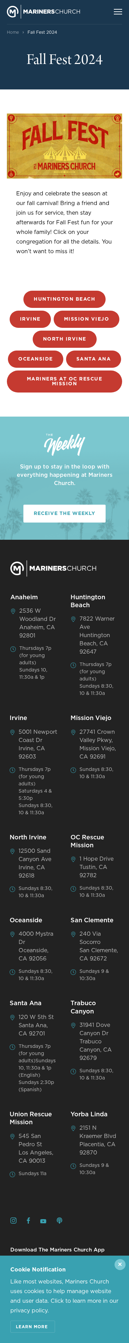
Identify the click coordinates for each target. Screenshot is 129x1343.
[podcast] (59, 1221)
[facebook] (28, 1221)
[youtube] (43, 1221)
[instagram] (13, 1221)
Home (13, 32)
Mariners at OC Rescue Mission (65, 381)
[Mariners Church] (43, 12)
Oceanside (35, 359)
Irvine (30, 319)
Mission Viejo (86, 319)
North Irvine (64, 339)
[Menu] (118, 11)
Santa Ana (93, 359)
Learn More (32, 1327)
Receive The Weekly (64, 513)
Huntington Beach (64, 299)
